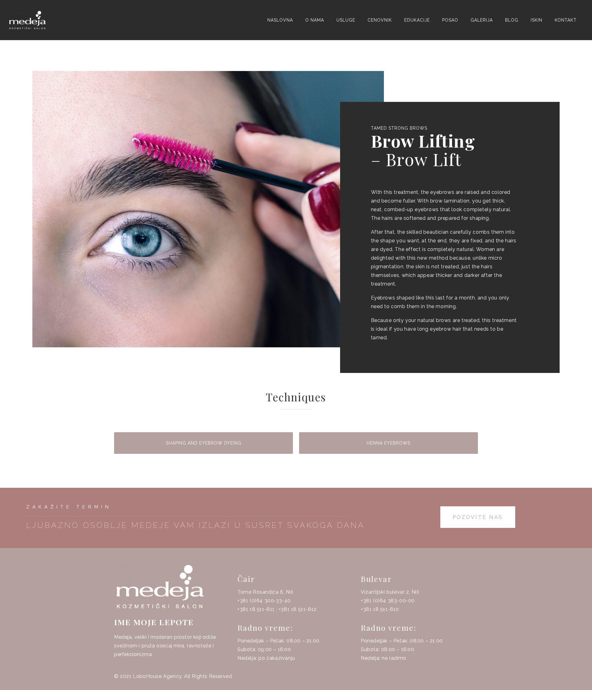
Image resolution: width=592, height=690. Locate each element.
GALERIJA (482, 20)
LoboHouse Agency (157, 676)
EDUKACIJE (417, 20)
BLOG (511, 20)
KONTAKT (566, 20)
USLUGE (345, 20)
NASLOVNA (280, 20)
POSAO (450, 20)
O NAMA (314, 20)
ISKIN (536, 20)
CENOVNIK (380, 20)
